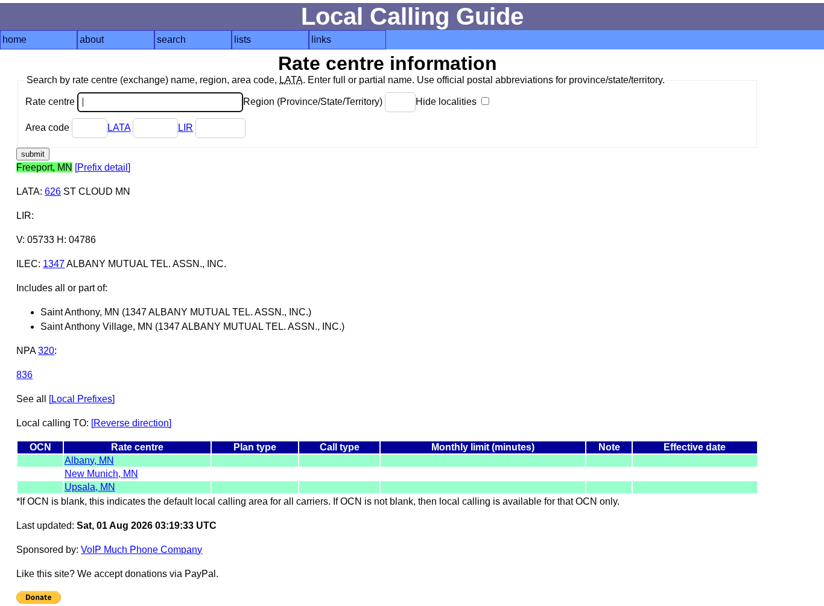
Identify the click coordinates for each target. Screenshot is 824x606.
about (92, 39)
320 (46, 351)
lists (242, 39)
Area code (48, 127)
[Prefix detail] (102, 167)
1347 (54, 264)
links (321, 39)
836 (24, 375)
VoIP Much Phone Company (141, 549)
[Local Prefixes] (82, 399)
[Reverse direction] (131, 423)
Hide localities (447, 101)
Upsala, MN (90, 487)
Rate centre (51, 101)
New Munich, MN (101, 474)
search (171, 39)
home (14, 39)
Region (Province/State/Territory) (314, 101)
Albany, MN (89, 460)
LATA (118, 127)
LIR (185, 127)
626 (53, 191)
